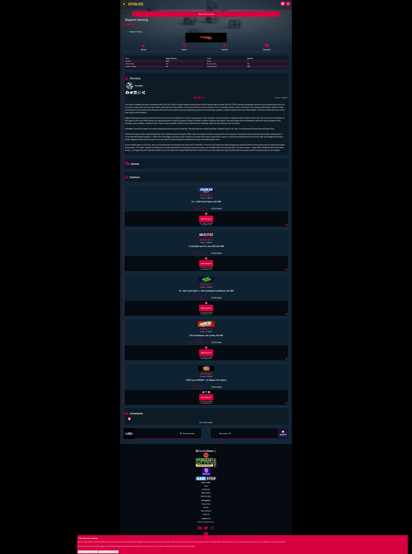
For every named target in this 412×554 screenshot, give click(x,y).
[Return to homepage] (132, 4)
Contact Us (206, 511)
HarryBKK (139, 86)
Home (126, 32)
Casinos (225, 50)
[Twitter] (206, 525)
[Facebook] (199, 525)
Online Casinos (206, 489)
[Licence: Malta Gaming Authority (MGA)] (206, 392)
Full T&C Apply (216, 208)
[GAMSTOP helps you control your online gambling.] (206, 475)
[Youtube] (206, 530)
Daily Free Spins (206, 493)
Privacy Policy (206, 500)
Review (144, 50)
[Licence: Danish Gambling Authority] (209, 392)
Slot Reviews (206, 486)
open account (206, 219)
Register (206, 504)
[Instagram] (212, 525)
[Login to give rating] (130, 24)
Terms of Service (206, 507)
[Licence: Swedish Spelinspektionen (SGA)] (203, 392)
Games (184, 50)
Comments (267, 50)
